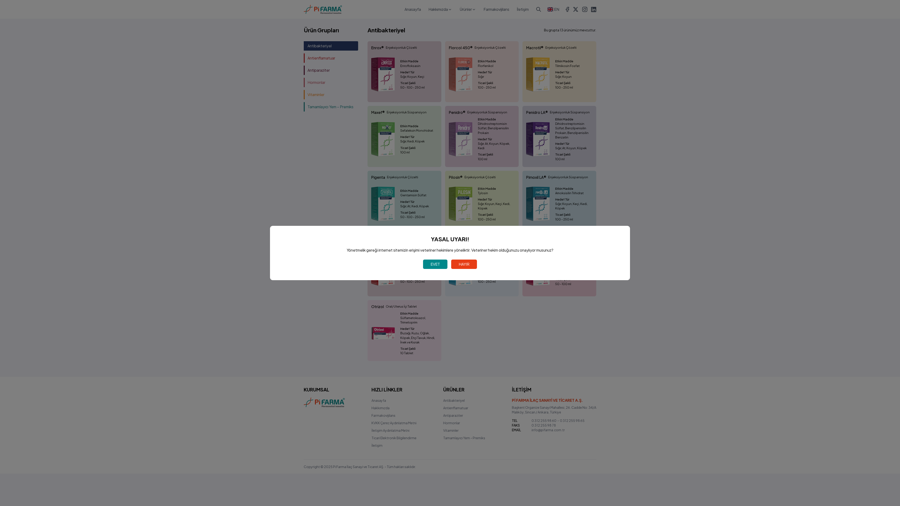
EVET (435, 264)
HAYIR (464, 264)
